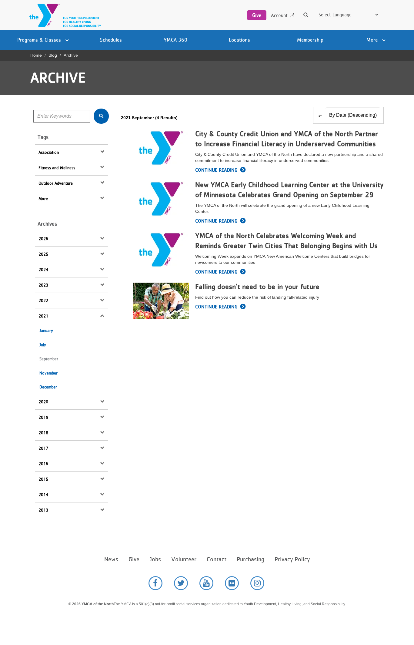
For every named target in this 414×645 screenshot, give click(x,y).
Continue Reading (216, 170)
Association (48, 152)
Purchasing (250, 559)
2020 (43, 401)
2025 (43, 254)
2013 (43, 510)
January (46, 330)
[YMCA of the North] (64, 15)
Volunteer (183, 559)
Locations (239, 40)
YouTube (206, 583)
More (372, 40)
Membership (310, 40)
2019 (43, 417)
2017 (43, 448)
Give (256, 15)
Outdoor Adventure (55, 183)
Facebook (155, 583)
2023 (43, 285)
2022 (43, 300)
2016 (43, 463)
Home (36, 55)
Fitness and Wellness (56, 167)
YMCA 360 (175, 40)
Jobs (155, 559)
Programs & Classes (39, 40)
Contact (216, 559)
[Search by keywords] (101, 116)
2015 (43, 479)
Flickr (232, 583)
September (48, 358)
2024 (43, 269)
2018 (43, 432)
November (48, 373)
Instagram (257, 583)
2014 (43, 494)
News (111, 559)
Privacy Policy (292, 559)
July (42, 344)
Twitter (181, 583)
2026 (43, 238)
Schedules (111, 40)
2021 (43, 316)
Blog (52, 55)
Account (279, 15)
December (48, 387)
